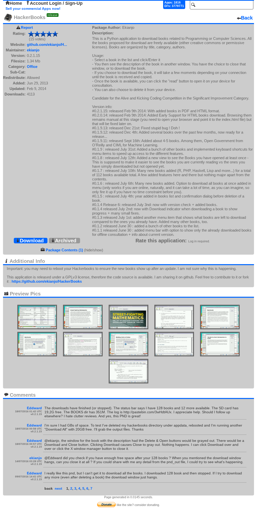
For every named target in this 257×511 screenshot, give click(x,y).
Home (16, 3)
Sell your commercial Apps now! (33, 9)
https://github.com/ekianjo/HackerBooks (47, 281)
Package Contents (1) (64, 250)
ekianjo (33, 50)
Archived (65, 240)
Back (247, 18)
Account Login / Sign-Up (56, 3)
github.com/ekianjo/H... (47, 44)
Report (27, 27)
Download (32, 240)
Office (32, 66)
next (58, 488)
